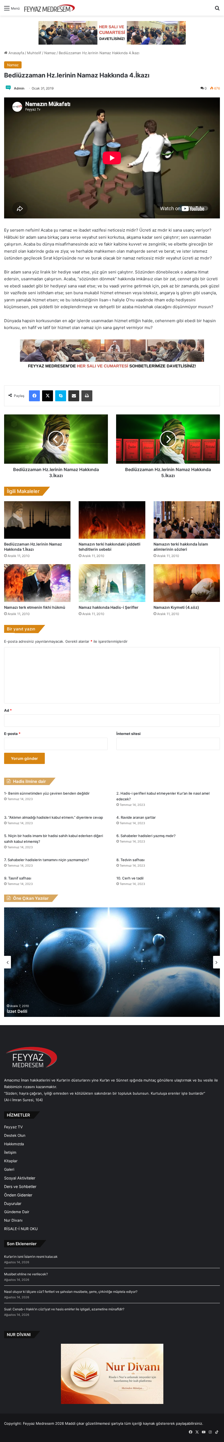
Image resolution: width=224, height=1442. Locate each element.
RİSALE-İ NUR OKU (21, 1229)
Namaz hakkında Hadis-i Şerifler (108, 607)
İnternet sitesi (128, 733)
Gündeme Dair (16, 1212)
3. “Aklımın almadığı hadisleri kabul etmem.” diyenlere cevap (53, 817)
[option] (112, 962)
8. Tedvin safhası (130, 860)
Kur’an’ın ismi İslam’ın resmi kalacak (31, 1256)
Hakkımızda (14, 1144)
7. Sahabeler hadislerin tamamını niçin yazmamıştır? (46, 860)
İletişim (10, 1152)
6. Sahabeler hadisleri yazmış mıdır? (146, 836)
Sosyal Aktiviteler (19, 1178)
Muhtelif (34, 53)
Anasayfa (15, 53)
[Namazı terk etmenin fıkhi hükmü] (37, 583)
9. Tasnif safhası (17, 878)
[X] (47, 395)
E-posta (12, 733)
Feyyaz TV (13, 1127)
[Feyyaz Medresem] (51, 8)
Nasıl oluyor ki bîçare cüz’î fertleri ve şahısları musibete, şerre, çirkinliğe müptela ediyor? (70, 1292)
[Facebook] (34, 395)
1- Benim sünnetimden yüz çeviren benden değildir (47, 793)
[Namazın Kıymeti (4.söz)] (187, 583)
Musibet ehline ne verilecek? (26, 1274)
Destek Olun (14, 1135)
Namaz (50, 53)
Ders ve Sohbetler (20, 1186)
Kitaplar (10, 1161)
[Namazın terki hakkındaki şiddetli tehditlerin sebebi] (112, 520)
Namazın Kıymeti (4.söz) (176, 607)
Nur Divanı (13, 1220)
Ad (8, 710)
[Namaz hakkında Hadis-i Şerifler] (112, 583)
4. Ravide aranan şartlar (136, 817)
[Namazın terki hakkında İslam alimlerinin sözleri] (187, 520)
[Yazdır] (86, 395)
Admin (19, 88)
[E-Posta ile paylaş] (73, 395)
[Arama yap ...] (217, 10)
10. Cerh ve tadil (129, 878)
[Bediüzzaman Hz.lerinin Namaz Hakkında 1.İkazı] (37, 520)
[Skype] (60, 395)
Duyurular (12, 1203)
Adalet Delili (19, 1011)
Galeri (9, 1169)
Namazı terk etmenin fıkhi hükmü (34, 607)
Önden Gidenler (18, 1195)
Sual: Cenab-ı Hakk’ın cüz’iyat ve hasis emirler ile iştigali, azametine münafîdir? (64, 1309)
